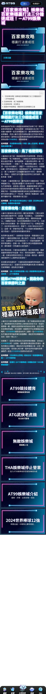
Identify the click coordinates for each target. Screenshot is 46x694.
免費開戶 (36, 4)
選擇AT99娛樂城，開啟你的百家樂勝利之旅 (19, 107)
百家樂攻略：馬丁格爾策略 (13, 102)
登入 (25, 4)
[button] (42, 58)
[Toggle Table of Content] (40, 93)
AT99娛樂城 (12, 139)
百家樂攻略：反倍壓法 (12, 104)
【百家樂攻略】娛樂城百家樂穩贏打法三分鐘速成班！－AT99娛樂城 (23, 97)
